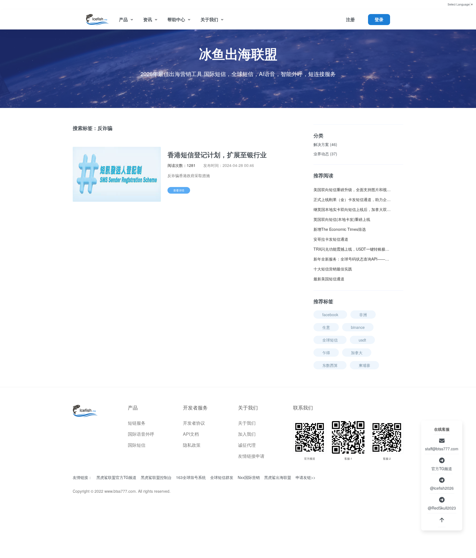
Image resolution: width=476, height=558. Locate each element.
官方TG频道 (441, 468)
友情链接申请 (251, 456)
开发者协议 (194, 423)
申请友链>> (305, 477)
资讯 (147, 19)
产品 (123, 19)
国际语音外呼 (141, 434)
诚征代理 (247, 445)
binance (358, 327)
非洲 (363, 314)
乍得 (326, 352)
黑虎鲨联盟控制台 (156, 477)
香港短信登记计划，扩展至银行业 (217, 154)
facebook (330, 314)
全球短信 (330, 340)
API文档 (191, 434)
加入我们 (247, 434)
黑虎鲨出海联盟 (277, 477)
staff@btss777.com (441, 449)
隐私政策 (192, 445)
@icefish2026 (442, 488)
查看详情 (178, 190)
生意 (326, 327)
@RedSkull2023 (442, 508)
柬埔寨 (364, 365)
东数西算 (330, 365)
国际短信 (136, 445)
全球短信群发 (221, 477)
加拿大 (357, 352)
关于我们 (209, 19)
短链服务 (136, 423)
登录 (379, 19)
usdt (362, 340)
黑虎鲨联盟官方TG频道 (116, 477)
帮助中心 (176, 19)
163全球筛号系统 (191, 477)
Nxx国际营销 (249, 477)
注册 (350, 19)
